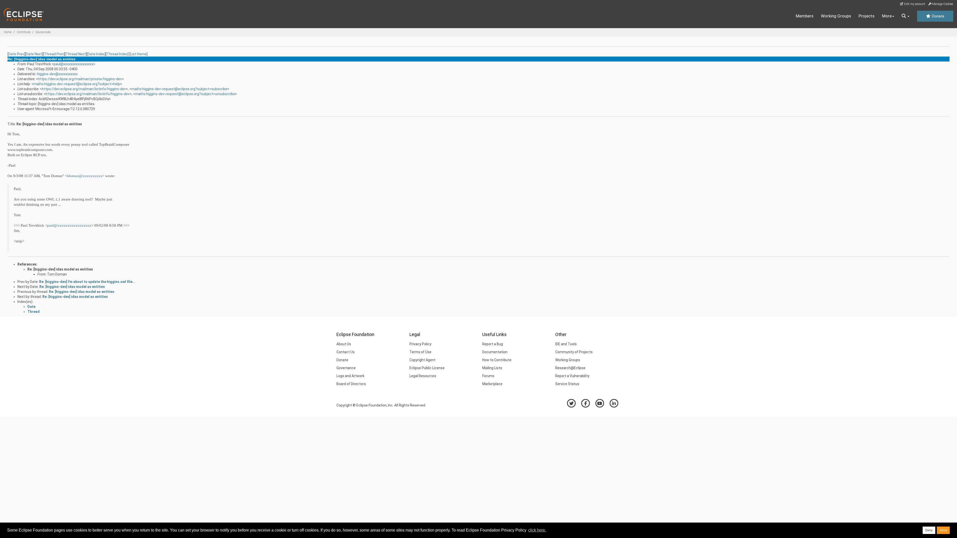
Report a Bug (492, 344)
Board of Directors (351, 384)
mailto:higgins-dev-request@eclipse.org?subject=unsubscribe (185, 94)
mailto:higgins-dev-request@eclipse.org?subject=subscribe (179, 89)
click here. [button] (537, 530)
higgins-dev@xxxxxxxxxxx (57, 74)
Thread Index (117, 54)
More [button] (887, 15)
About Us (343, 344)
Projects (867, 15)
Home (7, 32)
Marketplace (492, 384)
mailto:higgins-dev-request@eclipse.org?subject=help (76, 84)
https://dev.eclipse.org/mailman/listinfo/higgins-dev (84, 89)
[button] (905, 16)
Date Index (96, 54)
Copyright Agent (422, 360)
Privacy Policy (420, 344)
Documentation (494, 352)
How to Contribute (496, 360)
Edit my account (914, 4)
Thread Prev (54, 54)
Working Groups (836, 15)
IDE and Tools (566, 344)
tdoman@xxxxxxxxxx (84, 176)
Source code (43, 32)
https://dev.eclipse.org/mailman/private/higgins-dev (80, 79)
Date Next (34, 54)
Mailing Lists (492, 368)
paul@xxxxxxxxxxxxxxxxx (73, 64)
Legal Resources (422, 376)
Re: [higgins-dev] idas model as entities (60, 269)
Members (804, 15)
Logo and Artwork (350, 376)
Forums (488, 376)
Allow (943, 530)
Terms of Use (420, 352)
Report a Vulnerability (572, 376)
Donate (937, 16)
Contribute (23, 32)
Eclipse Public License (427, 368)
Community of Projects (574, 352)
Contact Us (345, 352)
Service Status (567, 384)
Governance (346, 368)
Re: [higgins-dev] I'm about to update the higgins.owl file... (87, 282)
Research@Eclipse (570, 368)
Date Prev (16, 54)
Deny (929, 530)
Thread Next (76, 54)
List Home (138, 54)
